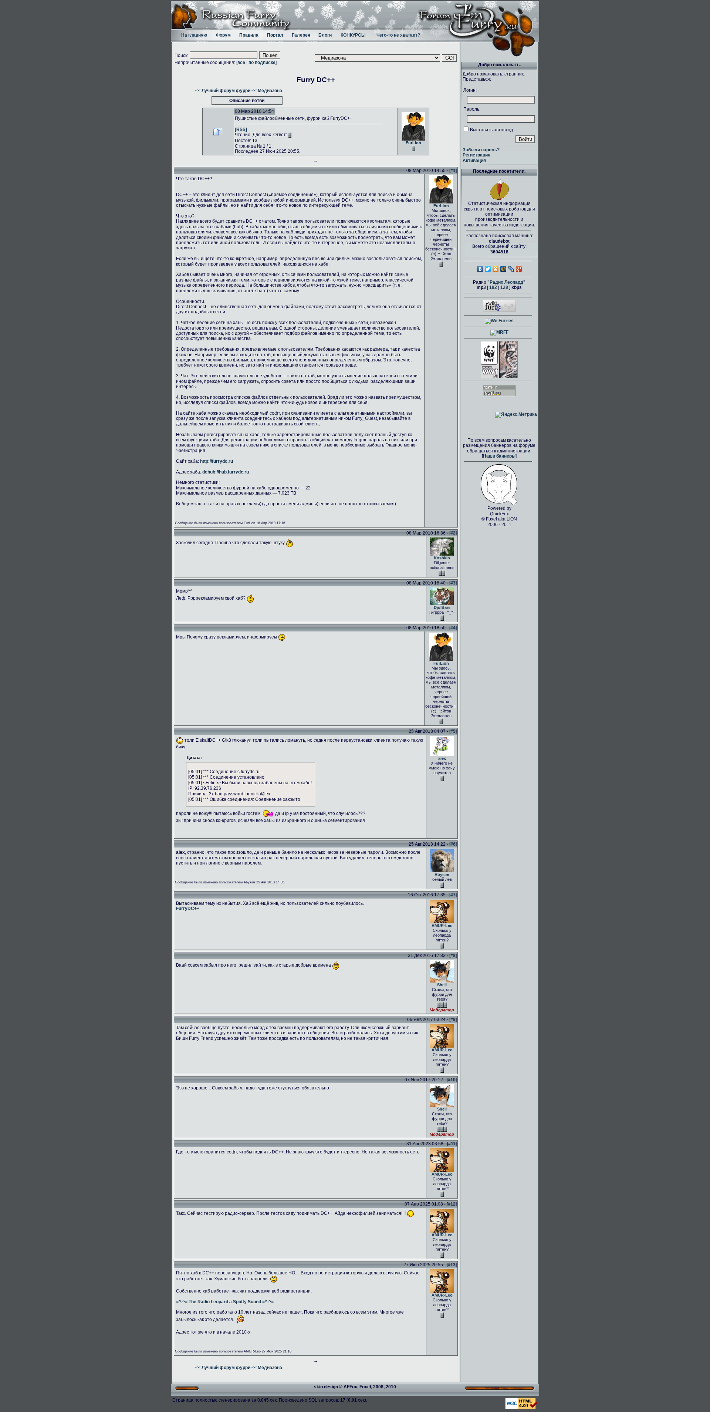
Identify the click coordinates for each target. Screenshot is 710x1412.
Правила (248, 35)
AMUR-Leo (442, 925)
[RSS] (241, 129)
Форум (223, 35)
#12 (452, 1204)
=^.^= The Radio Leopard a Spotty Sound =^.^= (225, 1301)
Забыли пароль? (481, 149)
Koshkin (442, 558)
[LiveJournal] (511, 269)
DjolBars (442, 607)
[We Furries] (499, 320)
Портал (275, 35)
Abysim (442, 874)
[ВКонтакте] (480, 269)
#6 (453, 844)
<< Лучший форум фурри (222, 90)
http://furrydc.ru (216, 461)
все (241, 62)
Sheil (442, 985)
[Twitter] (488, 269)
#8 (453, 955)
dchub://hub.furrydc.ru (225, 472)
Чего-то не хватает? (398, 35)
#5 (453, 731)
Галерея (301, 35)
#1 (453, 170)
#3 (453, 583)
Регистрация (476, 155)
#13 (452, 1264)
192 (493, 287)
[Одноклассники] (496, 269)
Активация (474, 160)
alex (442, 758)
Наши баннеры (499, 456)
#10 (452, 1079)
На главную (194, 35)
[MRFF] (499, 332)
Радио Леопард (506, 282)
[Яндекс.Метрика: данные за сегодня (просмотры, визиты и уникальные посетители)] (516, 415)
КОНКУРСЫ (353, 35)
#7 (453, 894)
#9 (453, 1019)
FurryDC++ (187, 908)
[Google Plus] (519, 269)
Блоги (325, 35)
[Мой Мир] (503, 269)
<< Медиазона (266, 90)
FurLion (413, 143)
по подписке (261, 62)
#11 (452, 1143)
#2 (453, 533)
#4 (453, 627)
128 (504, 287)
